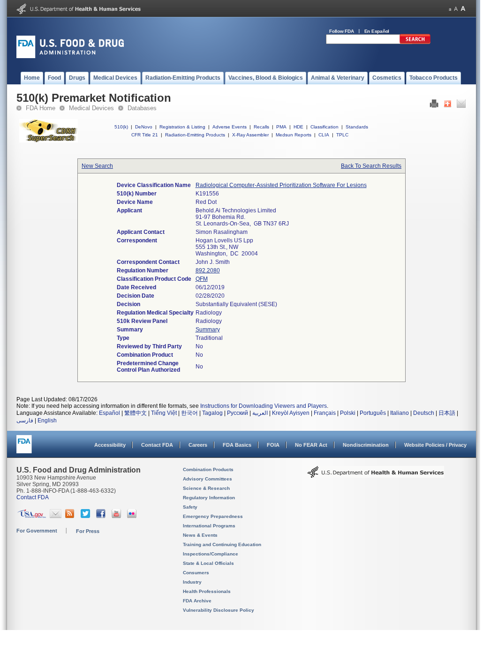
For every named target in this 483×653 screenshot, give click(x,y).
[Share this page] (447, 106)
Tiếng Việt (164, 413)
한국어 (189, 413)
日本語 (446, 413)
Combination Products (208, 469)
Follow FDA (341, 31)
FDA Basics (237, 445)
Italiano (399, 413)
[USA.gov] (31, 516)
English (47, 420)
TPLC (342, 134)
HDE (298, 126)
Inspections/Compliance (210, 553)
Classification (324, 126)
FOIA (273, 445)
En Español (377, 31)
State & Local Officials (208, 563)
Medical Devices (91, 108)
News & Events (200, 535)
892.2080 (208, 270)
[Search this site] (415, 42)
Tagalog (212, 413)
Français (325, 413)
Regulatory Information (209, 497)
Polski (347, 413)
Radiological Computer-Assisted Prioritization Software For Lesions (281, 185)
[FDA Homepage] (24, 448)
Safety (190, 507)
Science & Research (206, 488)
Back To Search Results (371, 166)
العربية (260, 413)
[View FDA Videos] (117, 516)
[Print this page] (434, 106)
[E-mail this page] (461, 106)
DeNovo (143, 126)
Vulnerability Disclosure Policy (218, 610)
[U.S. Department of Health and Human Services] (78, 12)
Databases (142, 108)
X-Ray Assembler (250, 134)
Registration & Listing (182, 126)
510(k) (121, 126)
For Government (36, 530)
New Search (97, 166)
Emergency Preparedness (213, 516)
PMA (281, 126)
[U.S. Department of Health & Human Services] (375, 475)
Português (373, 413)
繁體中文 (135, 413)
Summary (208, 329)
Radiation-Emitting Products (195, 134)
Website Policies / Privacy (435, 445)
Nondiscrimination (366, 445)
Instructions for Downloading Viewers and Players (263, 406)
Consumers (196, 572)
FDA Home (40, 108)
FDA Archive (197, 600)
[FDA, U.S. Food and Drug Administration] (70, 56)
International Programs (209, 525)
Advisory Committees (207, 478)
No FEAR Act (311, 445)
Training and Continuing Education (222, 544)
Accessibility (110, 445)
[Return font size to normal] (456, 8)
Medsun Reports (293, 134)
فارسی (24, 420)
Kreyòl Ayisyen (290, 413)
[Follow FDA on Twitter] (86, 516)
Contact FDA (157, 445)
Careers (198, 445)
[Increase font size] (463, 8)
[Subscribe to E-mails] (55, 516)
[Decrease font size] (450, 8)
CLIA (323, 134)
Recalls (261, 126)
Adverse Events (229, 126)
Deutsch (423, 413)
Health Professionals (207, 591)
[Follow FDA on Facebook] (102, 516)
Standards (357, 126)
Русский (237, 413)
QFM (202, 279)
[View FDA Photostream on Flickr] (133, 516)
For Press (87, 531)
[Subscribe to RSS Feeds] (71, 516)
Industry (192, 582)
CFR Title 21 (144, 134)
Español (109, 413)
